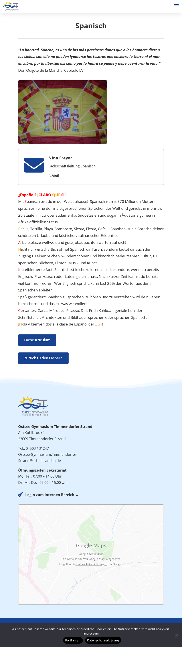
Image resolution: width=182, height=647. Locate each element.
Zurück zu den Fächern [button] (43, 358)
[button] (176, 5)
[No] (176, 635)
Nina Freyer (60, 158)
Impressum (91, 633)
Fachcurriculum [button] (37, 340)
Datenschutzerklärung (103, 640)
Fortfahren (73, 640)
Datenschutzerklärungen (91, 564)
